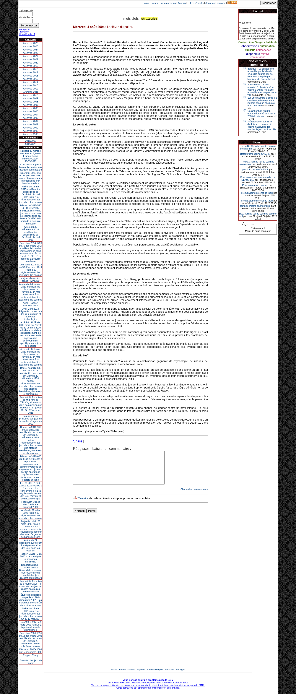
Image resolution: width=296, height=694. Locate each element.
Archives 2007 (30, 105)
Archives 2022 (30, 56)
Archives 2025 (30, 46)
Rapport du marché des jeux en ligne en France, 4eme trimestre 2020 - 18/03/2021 (30, 156)
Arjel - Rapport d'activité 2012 (30, 304)
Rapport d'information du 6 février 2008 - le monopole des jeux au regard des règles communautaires (30, 586)
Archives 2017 (30, 72)
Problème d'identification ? (27, 33)
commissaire (257, 57)
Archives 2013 (30, 85)
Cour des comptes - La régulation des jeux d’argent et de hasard (30, 167)
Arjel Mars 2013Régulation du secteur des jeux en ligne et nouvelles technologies (30, 313)
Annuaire (210, 3)
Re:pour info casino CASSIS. (255, 154)
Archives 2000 (30, 127)
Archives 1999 (30, 131)
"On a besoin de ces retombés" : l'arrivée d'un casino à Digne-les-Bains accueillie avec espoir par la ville (261, 89)
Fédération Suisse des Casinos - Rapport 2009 (30, 504)
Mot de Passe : (26, 17)
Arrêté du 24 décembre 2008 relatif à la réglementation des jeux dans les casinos (30, 545)
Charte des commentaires (194, 489)
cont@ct (221, 3)
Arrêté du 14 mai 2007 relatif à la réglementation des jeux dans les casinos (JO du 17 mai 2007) (30, 613)
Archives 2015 (30, 79)
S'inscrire (82, 498)
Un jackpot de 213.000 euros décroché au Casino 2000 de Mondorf (261, 113)
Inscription (24, 29)
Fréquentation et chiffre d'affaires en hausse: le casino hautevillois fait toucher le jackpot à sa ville (261, 125)
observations (250, 46)
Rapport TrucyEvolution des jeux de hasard (31, 659)
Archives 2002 (30, 121)
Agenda (182, 3)
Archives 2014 (30, 82)
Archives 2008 (30, 101)
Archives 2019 (30, 66)
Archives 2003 (30, 118)
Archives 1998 (30, 134)
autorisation (267, 46)
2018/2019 (30, 141)
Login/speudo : (26, 10)
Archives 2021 (30, 59)
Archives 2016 (30, 75)
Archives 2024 (30, 49)
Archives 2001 (30, 124)
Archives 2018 (30, 69)
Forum (154, 3)
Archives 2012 (30, 88)
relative (265, 53)
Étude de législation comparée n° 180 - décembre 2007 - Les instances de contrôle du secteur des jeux (30, 599)
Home (146, 3)
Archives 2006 (30, 108)
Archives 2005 (30, 111)
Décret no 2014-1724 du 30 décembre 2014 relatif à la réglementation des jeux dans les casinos (30, 269)
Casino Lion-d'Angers (251, 42)
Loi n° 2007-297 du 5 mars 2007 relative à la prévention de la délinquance (30, 626)
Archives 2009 (30, 98)
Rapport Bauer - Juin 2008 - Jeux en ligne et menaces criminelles (31, 558)
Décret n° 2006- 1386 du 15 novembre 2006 (30, 650)
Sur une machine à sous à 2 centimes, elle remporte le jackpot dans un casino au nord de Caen (262, 101)
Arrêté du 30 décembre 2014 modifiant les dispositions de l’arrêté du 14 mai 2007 (31, 233)
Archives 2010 (30, 95)
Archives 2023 (30, 53)
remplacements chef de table (255, 206)
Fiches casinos (168, 3)
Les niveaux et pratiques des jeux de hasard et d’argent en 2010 (30, 420)
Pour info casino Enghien (255, 185)
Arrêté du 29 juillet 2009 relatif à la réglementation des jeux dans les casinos (30, 514)
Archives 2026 (30, 43)
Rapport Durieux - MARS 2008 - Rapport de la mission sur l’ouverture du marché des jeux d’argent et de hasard (30, 571)
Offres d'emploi (195, 3)
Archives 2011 (30, 92)
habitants (271, 42)
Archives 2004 (30, 114)
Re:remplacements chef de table (256, 193)
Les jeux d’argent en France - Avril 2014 (30, 279)
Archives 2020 (30, 62)
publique (250, 50)
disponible (253, 53)
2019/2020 (30, 144)
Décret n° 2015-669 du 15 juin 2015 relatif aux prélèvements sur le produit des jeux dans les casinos (30, 178)
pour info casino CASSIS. (255, 169)
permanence (263, 50)
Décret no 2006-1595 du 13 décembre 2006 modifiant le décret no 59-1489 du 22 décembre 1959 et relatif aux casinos (30, 639)
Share (77, 441)
